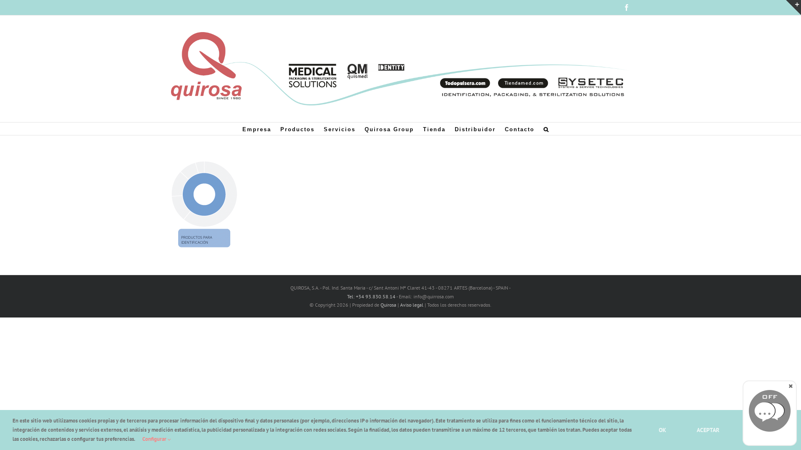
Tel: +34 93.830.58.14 (371, 296)
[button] (546, 128)
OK (662, 430)
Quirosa (388, 305)
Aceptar (708, 430)
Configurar (155, 438)
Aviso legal (411, 305)
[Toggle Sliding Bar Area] (793, 7)
